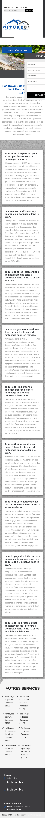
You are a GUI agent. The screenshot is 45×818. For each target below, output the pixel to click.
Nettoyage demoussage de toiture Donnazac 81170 (10, 734)
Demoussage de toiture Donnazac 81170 (10, 750)
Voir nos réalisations (16, 50)
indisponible (9, 1)
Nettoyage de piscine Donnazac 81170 (9, 701)
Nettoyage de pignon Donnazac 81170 (25, 732)
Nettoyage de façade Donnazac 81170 (24, 718)
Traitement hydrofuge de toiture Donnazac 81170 (26, 751)
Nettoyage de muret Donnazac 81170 (9, 718)
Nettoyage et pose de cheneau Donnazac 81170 (24, 702)
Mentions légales (34, 815)
